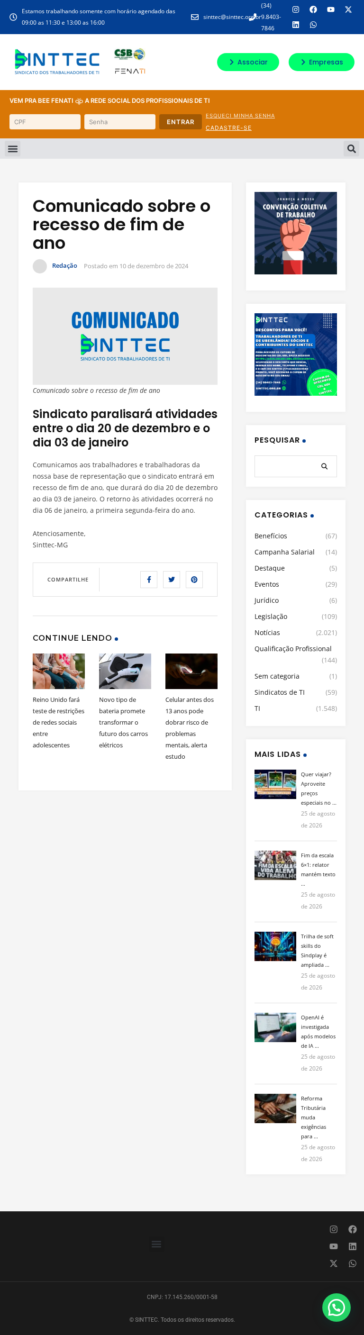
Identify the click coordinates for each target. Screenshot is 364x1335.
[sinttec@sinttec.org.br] (195, 17)
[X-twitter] (348, 9)
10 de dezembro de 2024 (153, 266)
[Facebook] (313, 9)
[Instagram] (295, 9)
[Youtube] (330, 9)
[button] (12, 148)
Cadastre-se (229, 127)
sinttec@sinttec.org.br (232, 17)
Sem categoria (277, 676)
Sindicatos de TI (280, 692)
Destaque (270, 567)
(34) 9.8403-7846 (271, 16)
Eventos (267, 584)
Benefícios (271, 535)
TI (257, 708)
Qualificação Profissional (293, 648)
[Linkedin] (295, 24)
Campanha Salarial (285, 551)
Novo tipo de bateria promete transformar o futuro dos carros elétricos (123, 722)
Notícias (267, 632)
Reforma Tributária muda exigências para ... (313, 1117)
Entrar (180, 122)
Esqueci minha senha (240, 115)
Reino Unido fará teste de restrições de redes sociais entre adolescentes (58, 722)
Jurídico (267, 600)
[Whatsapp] (313, 24)
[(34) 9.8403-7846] (252, 17)
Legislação (271, 616)
